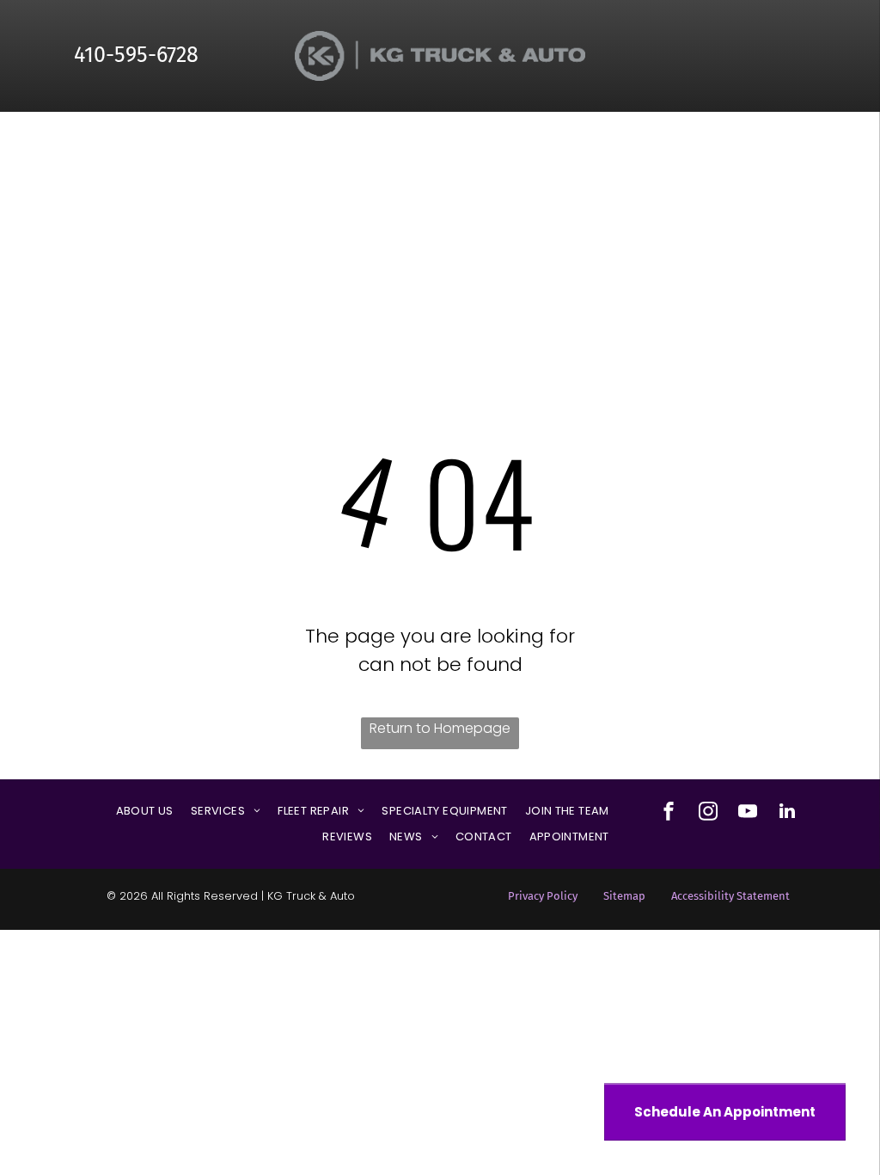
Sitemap (624, 895)
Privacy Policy (543, 895)
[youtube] (747, 813)
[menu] (842, 155)
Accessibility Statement (730, 895)
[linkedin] (787, 813)
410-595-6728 (136, 55)
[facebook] (668, 813)
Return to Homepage (440, 728)
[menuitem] (144, 811)
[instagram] (708, 813)
